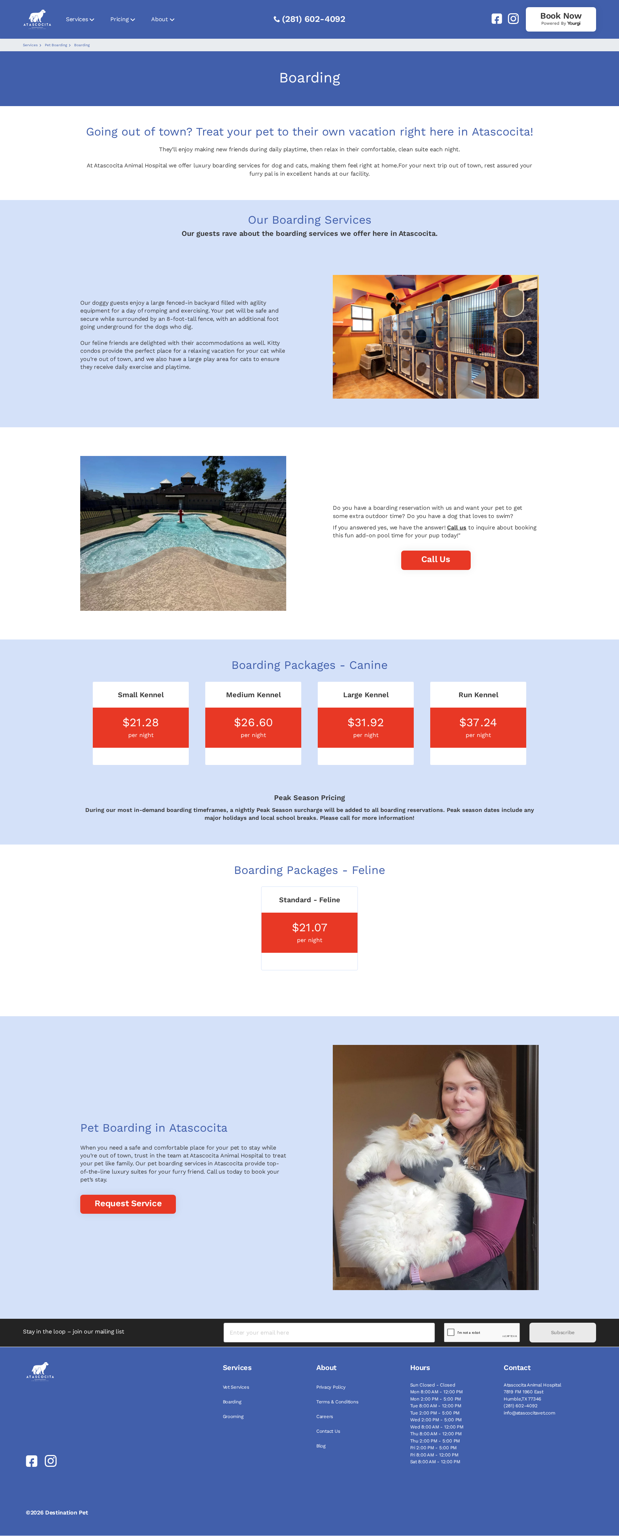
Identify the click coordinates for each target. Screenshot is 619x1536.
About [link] (159, 19)
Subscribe (563, 1332)
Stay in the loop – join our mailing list (73, 1331)
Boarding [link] (232, 1401)
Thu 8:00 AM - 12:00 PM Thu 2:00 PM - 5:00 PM (436, 1437)
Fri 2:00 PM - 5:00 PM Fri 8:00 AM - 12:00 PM (434, 1451)
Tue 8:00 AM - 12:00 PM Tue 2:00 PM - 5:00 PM (435, 1409)
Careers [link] (324, 1416)
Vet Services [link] (236, 1387)
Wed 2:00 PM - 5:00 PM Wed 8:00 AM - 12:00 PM (437, 1423)
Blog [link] (321, 1446)
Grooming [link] (233, 1416)
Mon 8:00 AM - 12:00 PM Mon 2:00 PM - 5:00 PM (436, 1395)
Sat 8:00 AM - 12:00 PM (435, 1461)
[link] (494, 18)
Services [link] (77, 19)
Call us (456, 527)
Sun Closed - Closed (432, 1385)
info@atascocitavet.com (529, 1413)
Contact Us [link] (328, 1431)
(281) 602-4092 (313, 19)
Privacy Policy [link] (330, 1387)
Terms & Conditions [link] (337, 1401)
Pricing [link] (119, 19)
